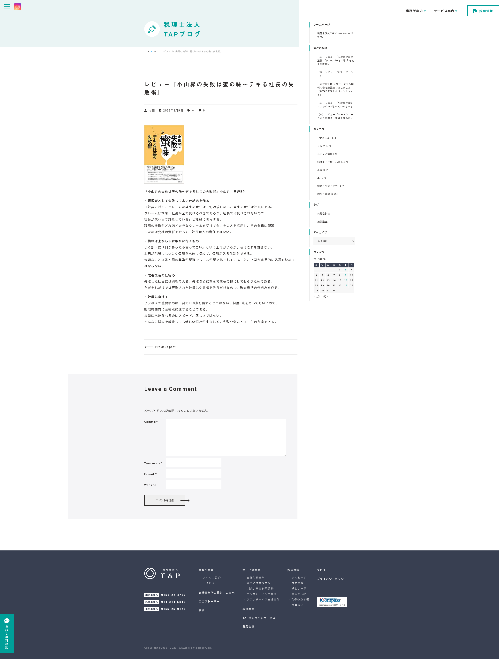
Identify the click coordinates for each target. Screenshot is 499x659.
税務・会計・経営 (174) (331, 185)
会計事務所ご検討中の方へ (217, 592)
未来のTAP (299, 594)
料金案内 (248, 609)
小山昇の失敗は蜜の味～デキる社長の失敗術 (182, 191)
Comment (151, 421)
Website (150, 485)
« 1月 (316, 296)
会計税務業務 (256, 577)
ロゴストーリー (209, 601)
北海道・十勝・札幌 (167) (332, 161)
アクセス (209, 583)
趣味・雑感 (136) (327, 193)
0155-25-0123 (173, 608)
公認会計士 (323, 213)
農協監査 (322, 221)
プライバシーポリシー (332, 579)
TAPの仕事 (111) (327, 137)
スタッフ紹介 (212, 577)
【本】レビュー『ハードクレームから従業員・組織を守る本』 (335, 116)
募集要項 (298, 605)
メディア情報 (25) (328, 153)
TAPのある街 (300, 599)
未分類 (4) (323, 169)
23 (345, 285)
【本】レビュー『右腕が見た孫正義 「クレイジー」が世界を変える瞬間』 (335, 60)
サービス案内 (251, 570)
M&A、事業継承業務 (260, 588)
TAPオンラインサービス (259, 618)
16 (345, 280)
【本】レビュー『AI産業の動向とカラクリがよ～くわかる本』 (335, 104)
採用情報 (486, 11)
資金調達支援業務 (259, 583)
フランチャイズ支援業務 (263, 599)
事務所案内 (206, 570)
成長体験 (298, 583)
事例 (202, 610)
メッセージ (299, 577)
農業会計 (248, 626)
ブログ (321, 570)
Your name (153, 463)
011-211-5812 (173, 601)
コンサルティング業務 (261, 594)
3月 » (325, 296)
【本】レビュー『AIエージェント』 (335, 73)
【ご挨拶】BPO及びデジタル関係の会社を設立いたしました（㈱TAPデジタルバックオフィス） (335, 89)
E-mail (150, 474)
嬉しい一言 (299, 588)
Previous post (165, 347)
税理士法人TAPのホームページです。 (335, 35)
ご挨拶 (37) (324, 145)
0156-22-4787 (173, 594)
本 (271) (322, 177)
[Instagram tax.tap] (17, 7)
